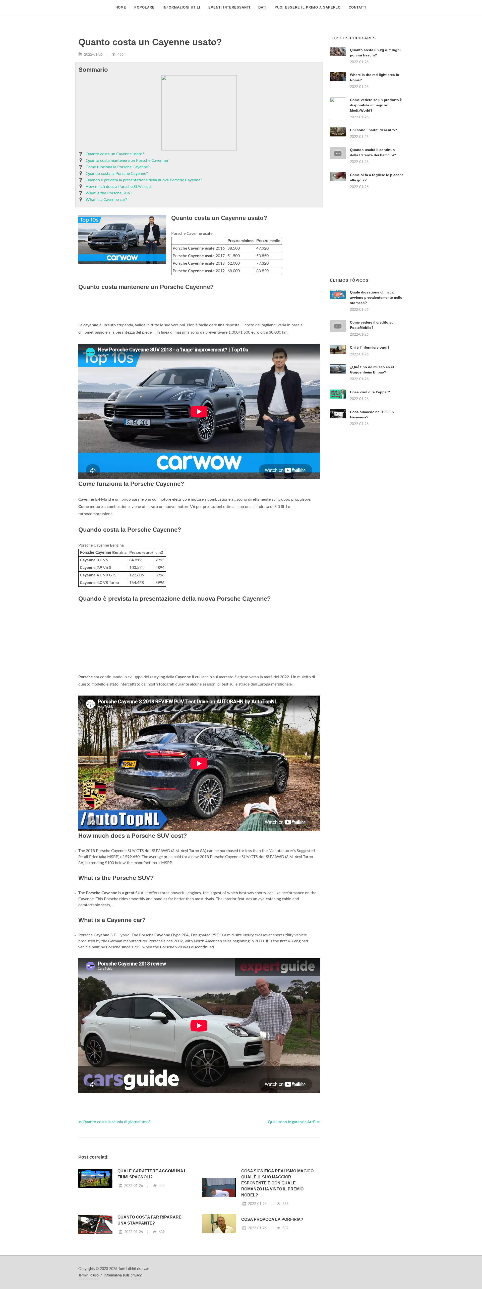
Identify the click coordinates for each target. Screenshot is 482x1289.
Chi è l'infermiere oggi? (370, 347)
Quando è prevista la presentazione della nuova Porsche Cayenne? (144, 180)
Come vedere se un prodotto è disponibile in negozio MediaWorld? (376, 105)
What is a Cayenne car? (106, 200)
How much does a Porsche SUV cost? (119, 187)
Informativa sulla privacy (123, 1275)
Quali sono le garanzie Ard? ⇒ (294, 1122)
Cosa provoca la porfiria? (272, 1219)
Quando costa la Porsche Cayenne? (117, 174)
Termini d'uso (88, 1275)
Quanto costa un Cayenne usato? (115, 154)
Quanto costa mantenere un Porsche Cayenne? (127, 161)
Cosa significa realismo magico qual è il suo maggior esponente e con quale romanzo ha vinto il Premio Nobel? (277, 1183)
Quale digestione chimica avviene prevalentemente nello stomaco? (376, 297)
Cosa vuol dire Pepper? (370, 392)
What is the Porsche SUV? (109, 193)
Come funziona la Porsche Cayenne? (118, 167)
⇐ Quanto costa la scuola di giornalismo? (114, 1122)
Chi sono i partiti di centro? (373, 130)
